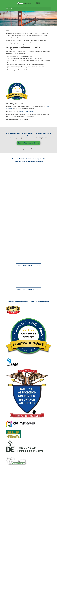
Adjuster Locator (25, 111)
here (32, 111)
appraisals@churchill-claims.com (38, 284)
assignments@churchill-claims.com (23, 138)
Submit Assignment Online (28, 143)
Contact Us (27, 497)
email (10, 108)
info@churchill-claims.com (36, 148)
